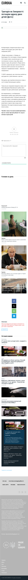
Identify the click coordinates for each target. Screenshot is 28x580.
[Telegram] (14, 316)
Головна (3, 9)
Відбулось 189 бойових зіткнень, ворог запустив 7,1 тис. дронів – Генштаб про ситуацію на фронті (13, 382)
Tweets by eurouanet (6, 470)
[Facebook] (14, 301)
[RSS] (22, 492)
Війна (3, 378)
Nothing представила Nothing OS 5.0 (9, 207)
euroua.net (7, 435)
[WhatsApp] (14, 311)
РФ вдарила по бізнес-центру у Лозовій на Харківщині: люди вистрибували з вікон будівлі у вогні (13, 361)
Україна (3, 238)
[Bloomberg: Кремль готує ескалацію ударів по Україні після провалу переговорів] (14, 257)
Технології (4, 399)
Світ (2, 358)
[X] (14, 306)
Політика (3, 339)
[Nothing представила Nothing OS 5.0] (14, 191)
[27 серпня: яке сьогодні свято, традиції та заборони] (14, 351)
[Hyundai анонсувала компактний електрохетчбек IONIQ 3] (14, 411)
